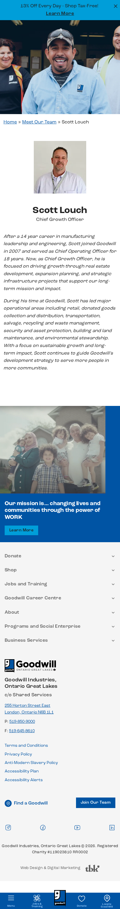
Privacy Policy (18, 754)
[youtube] (77, 827)
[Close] (114, 5)
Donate (82, 906)
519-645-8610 (22, 731)
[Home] (30, 668)
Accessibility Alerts (24, 780)
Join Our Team (96, 802)
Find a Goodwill (31, 803)
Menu (11, 906)
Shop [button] (11, 570)
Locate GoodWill (107, 905)
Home (10, 122)
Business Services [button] (26, 640)
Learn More (60, 13)
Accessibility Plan (22, 771)
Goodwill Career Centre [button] (33, 598)
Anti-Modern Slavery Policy (31, 763)
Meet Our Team (39, 122)
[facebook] (42, 827)
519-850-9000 (22, 722)
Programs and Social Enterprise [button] (43, 626)
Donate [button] (13, 556)
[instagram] (8, 827)
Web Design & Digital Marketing (50, 869)
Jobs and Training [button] (26, 584)
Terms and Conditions (26, 746)
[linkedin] (111, 827)
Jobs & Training (37, 905)
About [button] (12, 612)
